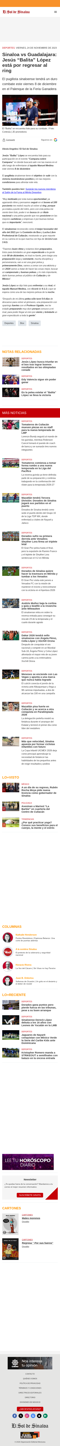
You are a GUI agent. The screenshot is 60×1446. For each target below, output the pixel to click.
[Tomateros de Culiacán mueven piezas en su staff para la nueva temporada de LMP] (10, 437)
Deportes (9, 323)
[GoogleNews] (33, 1416)
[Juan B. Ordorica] (7, 980)
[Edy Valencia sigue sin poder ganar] (10, 379)
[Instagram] (27, 1416)
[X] (21, 1416)
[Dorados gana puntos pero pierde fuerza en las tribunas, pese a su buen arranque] (10, 1006)
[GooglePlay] (45, 1416)
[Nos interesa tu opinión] (30, 1363)
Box (22, 323)
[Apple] (39, 1416)
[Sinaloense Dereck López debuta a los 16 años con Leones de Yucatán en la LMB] (10, 1021)
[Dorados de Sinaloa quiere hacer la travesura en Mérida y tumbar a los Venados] (10, 580)
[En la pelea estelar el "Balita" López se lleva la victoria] (10, 392)
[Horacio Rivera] (7, 966)
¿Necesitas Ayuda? (30, 1409)
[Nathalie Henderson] (7, 937)
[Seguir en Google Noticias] (55, 140)
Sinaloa (35, 323)
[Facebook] (14, 1416)
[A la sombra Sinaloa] (7, 951)
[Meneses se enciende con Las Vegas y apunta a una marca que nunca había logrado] (10, 684)
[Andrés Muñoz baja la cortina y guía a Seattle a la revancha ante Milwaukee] (10, 613)
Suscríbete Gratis (30, 1195)
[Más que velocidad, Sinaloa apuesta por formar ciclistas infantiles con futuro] (10, 753)
